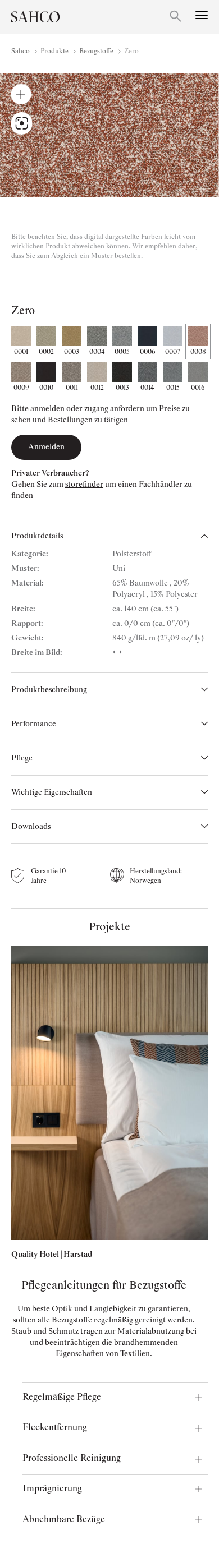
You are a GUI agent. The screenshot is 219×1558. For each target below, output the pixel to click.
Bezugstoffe (96, 51)
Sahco (20, 51)
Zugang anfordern (114, 408)
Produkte (54, 51)
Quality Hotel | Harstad (51, 1254)
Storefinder (84, 484)
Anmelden (47, 408)
